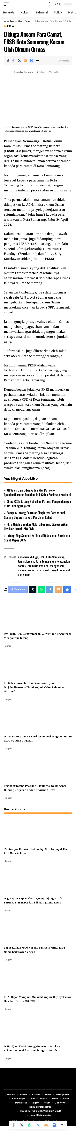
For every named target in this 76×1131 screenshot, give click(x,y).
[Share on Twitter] (19, 60)
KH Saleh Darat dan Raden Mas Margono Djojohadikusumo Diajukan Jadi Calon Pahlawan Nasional (37, 492)
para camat (42, 570)
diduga (34, 557)
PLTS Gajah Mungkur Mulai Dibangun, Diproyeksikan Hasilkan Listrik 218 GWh (36, 526)
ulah (27, 574)
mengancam (57, 566)
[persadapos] (27, 4)
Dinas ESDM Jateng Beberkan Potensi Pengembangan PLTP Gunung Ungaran (37, 503)
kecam (30, 561)
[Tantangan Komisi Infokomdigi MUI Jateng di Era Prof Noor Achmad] (18, 828)
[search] (49, 4)
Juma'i (21, 561)
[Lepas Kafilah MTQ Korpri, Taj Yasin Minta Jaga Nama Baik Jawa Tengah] (18, 927)
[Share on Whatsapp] (30, 1125)
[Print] (31, 60)
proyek (54, 570)
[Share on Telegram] (38, 1125)
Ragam (10, 26)
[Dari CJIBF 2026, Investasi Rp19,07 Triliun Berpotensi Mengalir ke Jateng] (18, 613)
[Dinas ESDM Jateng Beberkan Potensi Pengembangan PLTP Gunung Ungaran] (18, 716)
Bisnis (8, 646)
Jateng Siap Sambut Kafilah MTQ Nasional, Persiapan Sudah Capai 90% (37, 537)
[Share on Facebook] (13, 60)
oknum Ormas (26, 570)
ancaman (23, 557)
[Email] (25, 60)
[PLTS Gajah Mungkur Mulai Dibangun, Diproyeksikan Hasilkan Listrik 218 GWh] (18, 976)
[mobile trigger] (7, 4)
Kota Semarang (44, 561)
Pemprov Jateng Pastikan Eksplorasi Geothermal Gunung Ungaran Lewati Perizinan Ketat (34, 515)
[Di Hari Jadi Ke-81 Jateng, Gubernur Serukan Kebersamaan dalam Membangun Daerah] (18, 1025)
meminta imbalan (38, 566)
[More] (37, 60)
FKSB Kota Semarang (52, 557)
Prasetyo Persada (23, 72)
